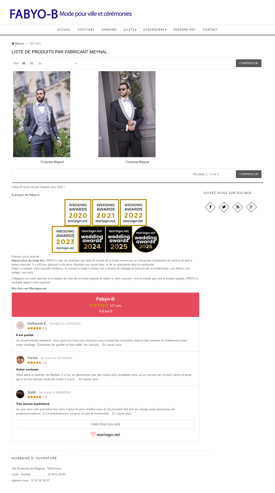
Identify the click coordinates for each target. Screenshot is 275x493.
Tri (39, 63)
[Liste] (31, 63)
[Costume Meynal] (52, 114)
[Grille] (23, 63)
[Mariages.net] (105, 437)
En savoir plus (111, 344)
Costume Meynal (52, 162)
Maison (19, 43)
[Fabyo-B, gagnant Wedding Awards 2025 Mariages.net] (132, 239)
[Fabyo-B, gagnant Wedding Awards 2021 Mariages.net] (77, 212)
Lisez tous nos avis (105, 424)
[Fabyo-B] (70, 14)
